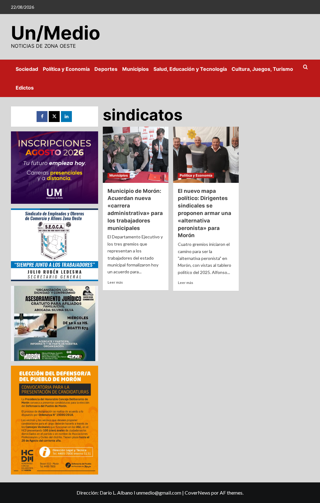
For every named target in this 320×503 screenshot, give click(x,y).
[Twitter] (54, 116)
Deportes (106, 69)
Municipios (135, 69)
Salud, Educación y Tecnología (190, 69)
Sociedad (27, 69)
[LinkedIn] (66, 116)
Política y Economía (66, 69)
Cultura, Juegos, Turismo (262, 69)
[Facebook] (42, 116)
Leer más (115, 282)
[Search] (305, 67)
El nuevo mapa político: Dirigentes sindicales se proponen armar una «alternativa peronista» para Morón (204, 213)
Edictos (25, 88)
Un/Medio (55, 33)
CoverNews (197, 493)
